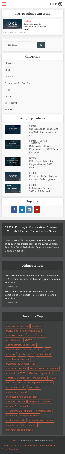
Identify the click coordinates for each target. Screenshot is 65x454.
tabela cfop (13, 425)
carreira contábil (16, 335)
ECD (22, 354)
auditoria (37, 325)
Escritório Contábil (17, 368)
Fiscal (13, 445)
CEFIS (14, 440)
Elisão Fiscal (44, 354)
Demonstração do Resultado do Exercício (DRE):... (35, 26)
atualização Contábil (18, 325)
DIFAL (39, 349)
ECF (32, 354)
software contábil (16, 420)
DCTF (29, 340)
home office (40, 377)
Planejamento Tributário (20, 410)
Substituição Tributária (41, 420)
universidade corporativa (20, 429)
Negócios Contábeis (40, 401)
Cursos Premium (47, 445)
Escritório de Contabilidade (44, 368)
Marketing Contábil (17, 391)
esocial (11, 373)
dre (48, 349)
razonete (12, 415)
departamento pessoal (19, 349)
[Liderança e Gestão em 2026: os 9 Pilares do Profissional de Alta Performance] (17, 188)
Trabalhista (35, 142)
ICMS (54, 377)
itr (20, 382)
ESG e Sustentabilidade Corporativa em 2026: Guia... (42, 164)
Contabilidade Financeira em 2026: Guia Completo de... (43, 132)
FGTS (22, 373)
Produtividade (44, 410)
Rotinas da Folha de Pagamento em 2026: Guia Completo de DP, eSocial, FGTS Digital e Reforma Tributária (30, 295)
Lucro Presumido (16, 387)
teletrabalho (30, 425)
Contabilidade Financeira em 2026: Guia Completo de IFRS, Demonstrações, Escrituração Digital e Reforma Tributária (32, 279)
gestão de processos (18, 377)
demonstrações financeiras (21, 344)
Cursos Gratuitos (10, 449)
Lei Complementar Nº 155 (39, 382)
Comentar (21, 32)
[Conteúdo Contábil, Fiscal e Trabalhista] (56, 3)
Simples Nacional (30, 415)
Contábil (27, 21)
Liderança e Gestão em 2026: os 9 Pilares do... (41, 190)
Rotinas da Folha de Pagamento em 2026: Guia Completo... (43, 149)
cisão (42, 335)
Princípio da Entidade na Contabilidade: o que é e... (43, 178)
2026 (20, 440)
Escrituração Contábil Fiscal (21, 363)
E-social (11, 354)
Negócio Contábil (16, 401)
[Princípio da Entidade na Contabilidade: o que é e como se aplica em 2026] (17, 176)
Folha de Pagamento (40, 373)
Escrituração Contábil (18, 358)
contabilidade (14, 340)
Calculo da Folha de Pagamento (24, 330)
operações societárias (19, 406)
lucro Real (35, 387)
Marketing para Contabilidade (23, 396)
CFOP (32, 335)
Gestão (43, 140)
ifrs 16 (11, 382)
